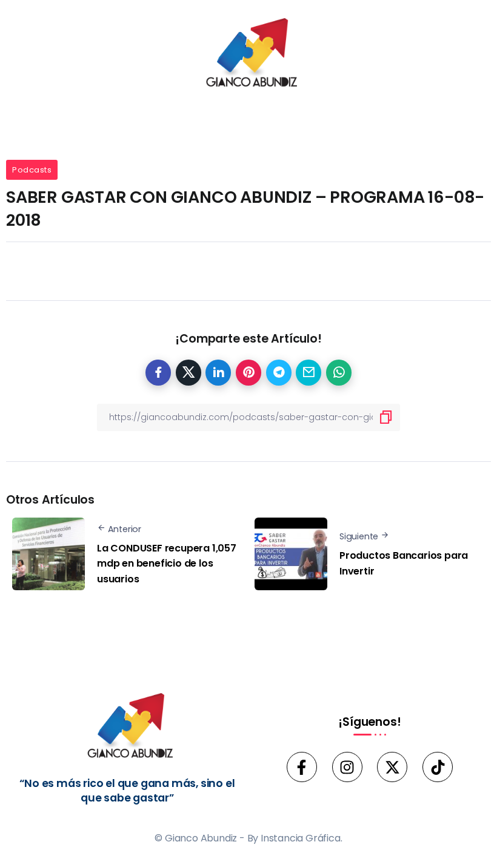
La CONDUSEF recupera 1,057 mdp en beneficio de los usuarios (166, 563)
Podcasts (32, 170)
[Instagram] (347, 767)
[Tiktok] (437, 767)
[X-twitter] (392, 767)
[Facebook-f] (302, 767)
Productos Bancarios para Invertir (403, 563)
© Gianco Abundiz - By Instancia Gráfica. (248, 838)
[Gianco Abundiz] (248, 55)
